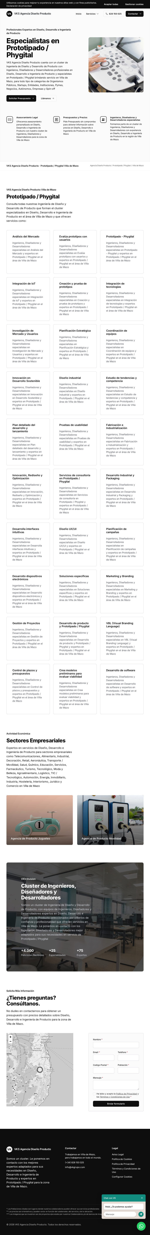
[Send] (141, 1214)
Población (123, 1065)
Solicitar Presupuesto (20, 98)
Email (96, 1052)
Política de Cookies (122, 1159)
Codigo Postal (100, 1065)
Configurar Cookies (122, 1176)
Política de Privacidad (126, 1093)
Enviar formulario (116, 1103)
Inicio (78, 13)
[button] (40, 1070)
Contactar (133, 13)
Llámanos (46, 98)
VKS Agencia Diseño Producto (32, 13)
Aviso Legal (118, 1154)
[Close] (142, 1198)
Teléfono (123, 1052)
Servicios (91, 13)
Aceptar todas (111, 4)
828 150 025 (115, 13)
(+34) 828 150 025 (74, 1162)
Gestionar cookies (134, 4)
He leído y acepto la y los (118, 1095)
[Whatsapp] (141, 1226)
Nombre (97, 1039)
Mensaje (98, 1077)
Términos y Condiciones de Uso (115, 1097)
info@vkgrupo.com (75, 1167)
